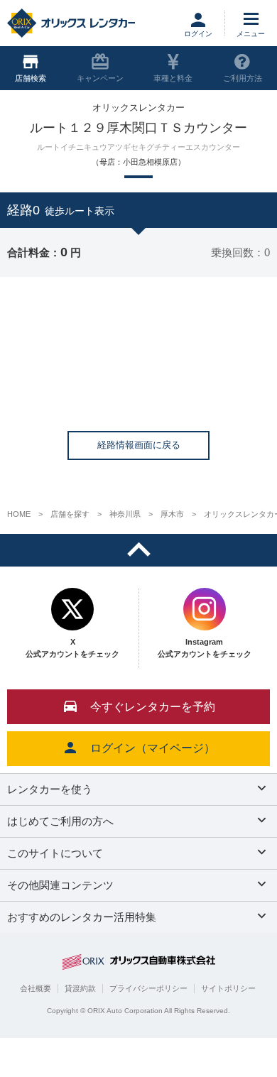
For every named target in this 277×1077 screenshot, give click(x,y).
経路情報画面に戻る (138, 444)
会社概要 (35, 988)
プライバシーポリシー (148, 988)
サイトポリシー (228, 988)
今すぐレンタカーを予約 (152, 707)
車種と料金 (172, 78)
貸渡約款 (80, 988)
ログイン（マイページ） (152, 748)
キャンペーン (100, 78)
